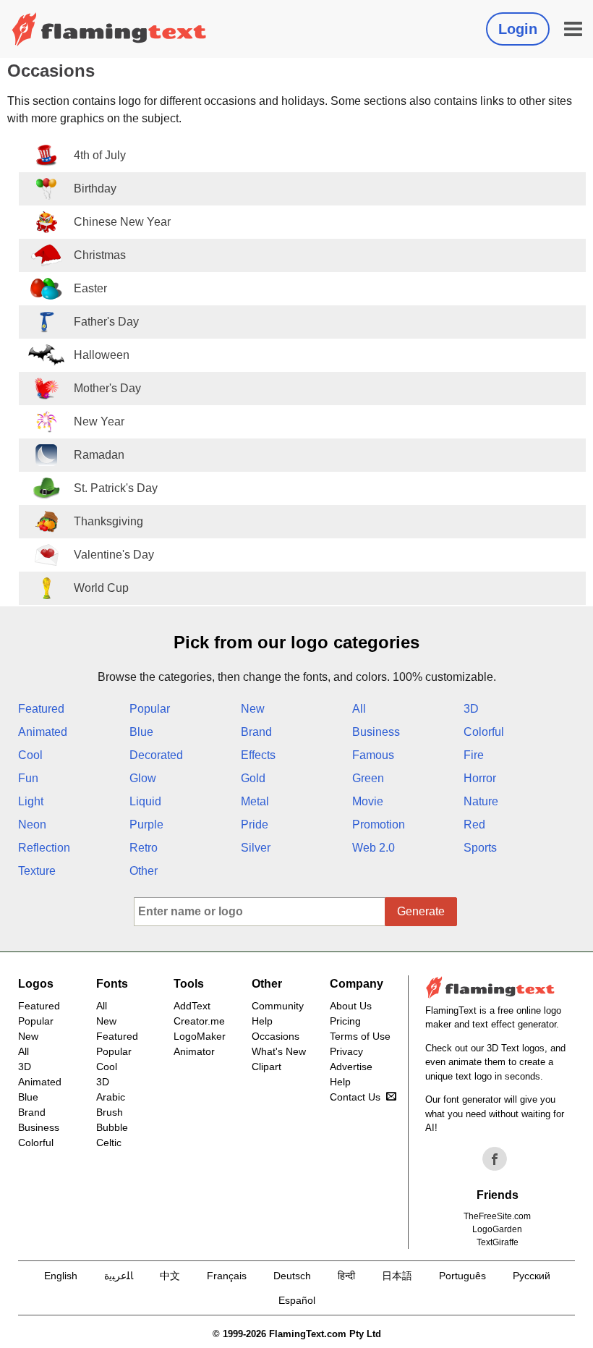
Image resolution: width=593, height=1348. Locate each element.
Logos (36, 984)
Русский (531, 1275)
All (359, 709)
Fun (28, 778)
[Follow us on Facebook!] (494, 1159)
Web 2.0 (373, 848)
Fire (474, 755)
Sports (480, 848)
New (253, 709)
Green (368, 778)
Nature (481, 801)
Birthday (95, 188)
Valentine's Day (114, 554)
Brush (109, 1112)
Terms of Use (360, 1036)
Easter (90, 288)
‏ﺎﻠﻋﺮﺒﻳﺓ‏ (118, 1275)
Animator (194, 1051)
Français (227, 1275)
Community (278, 1006)
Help (262, 1021)
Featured (41, 709)
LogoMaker (200, 1036)
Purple (146, 824)
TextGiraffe (498, 1242)
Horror (480, 778)
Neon (32, 824)
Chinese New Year (122, 222)
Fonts (112, 984)
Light (30, 801)
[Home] (109, 29)
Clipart (266, 1066)
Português (462, 1275)
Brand (256, 732)
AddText (192, 1006)
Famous (373, 755)
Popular (149, 709)
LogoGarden (497, 1229)
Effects (258, 755)
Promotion (378, 824)
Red (474, 824)
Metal (255, 801)
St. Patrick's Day (116, 488)
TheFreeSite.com (497, 1216)
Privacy (346, 1051)
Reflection (44, 848)
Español (296, 1300)
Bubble (112, 1127)
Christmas (100, 255)
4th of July (100, 155)
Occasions (275, 1036)
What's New (279, 1051)
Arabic (110, 1097)
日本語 (397, 1275)
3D (471, 709)
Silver (255, 848)
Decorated (156, 755)
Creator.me (199, 1021)
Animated (42, 732)
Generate (421, 911)
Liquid (145, 801)
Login (517, 29)
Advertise (351, 1066)
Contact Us (355, 1097)
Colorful (484, 732)
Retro (143, 848)
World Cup (101, 588)
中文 (170, 1275)
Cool (30, 755)
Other (143, 871)
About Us (351, 1006)
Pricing (345, 1021)
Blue (141, 732)
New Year (99, 421)
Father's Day (106, 321)
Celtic (108, 1142)
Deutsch (292, 1275)
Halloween (101, 355)
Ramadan (99, 455)
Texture (37, 871)
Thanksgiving (108, 521)
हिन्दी (346, 1275)
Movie (367, 801)
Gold (253, 778)
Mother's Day (107, 388)
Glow (142, 778)
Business (376, 732)
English (60, 1275)
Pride (254, 824)
